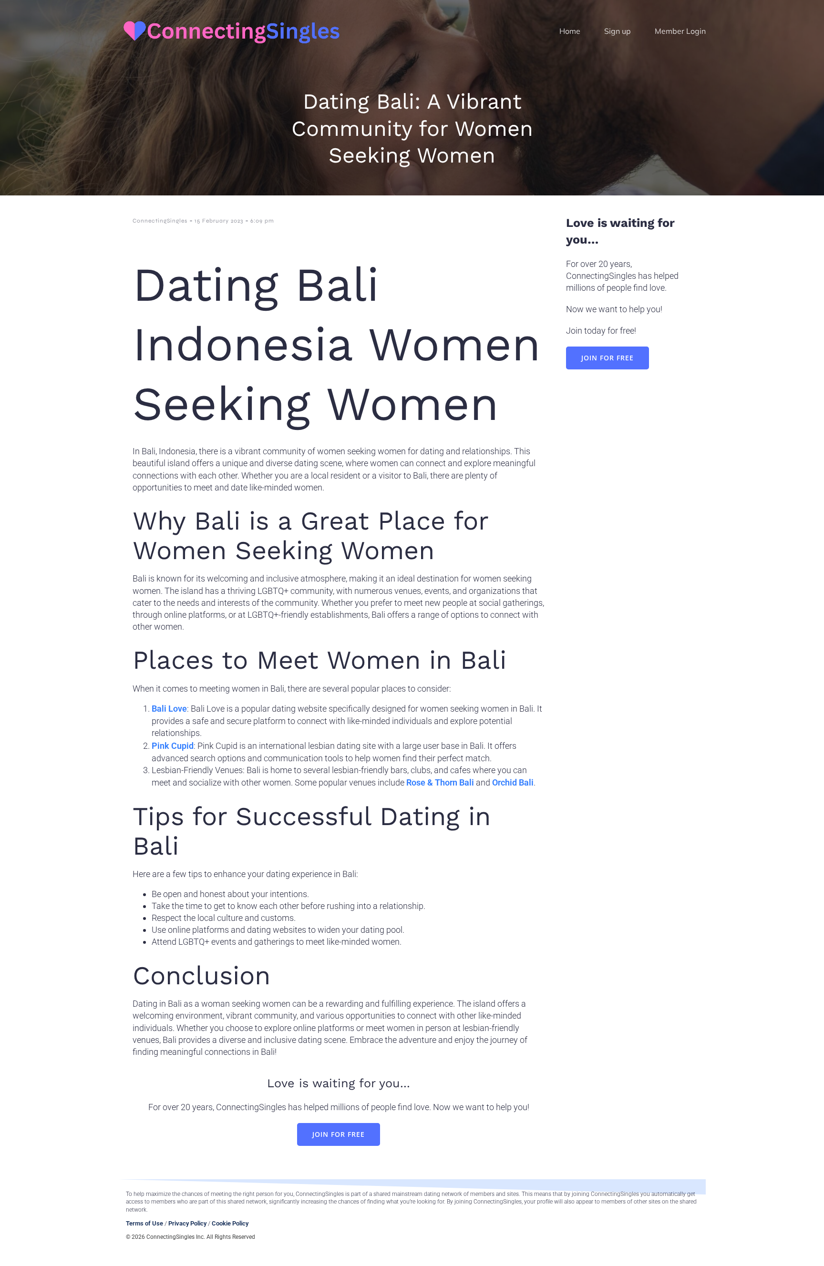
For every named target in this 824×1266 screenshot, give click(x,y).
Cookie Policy (230, 1223)
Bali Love (169, 709)
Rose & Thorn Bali (440, 782)
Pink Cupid (173, 746)
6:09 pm (262, 220)
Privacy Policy (187, 1223)
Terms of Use (144, 1223)
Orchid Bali (513, 782)
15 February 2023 (219, 220)
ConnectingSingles (160, 220)
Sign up (617, 31)
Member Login (680, 31)
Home (569, 31)
